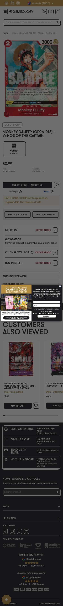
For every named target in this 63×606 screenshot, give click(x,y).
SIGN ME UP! (46, 316)
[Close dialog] (60, 286)
